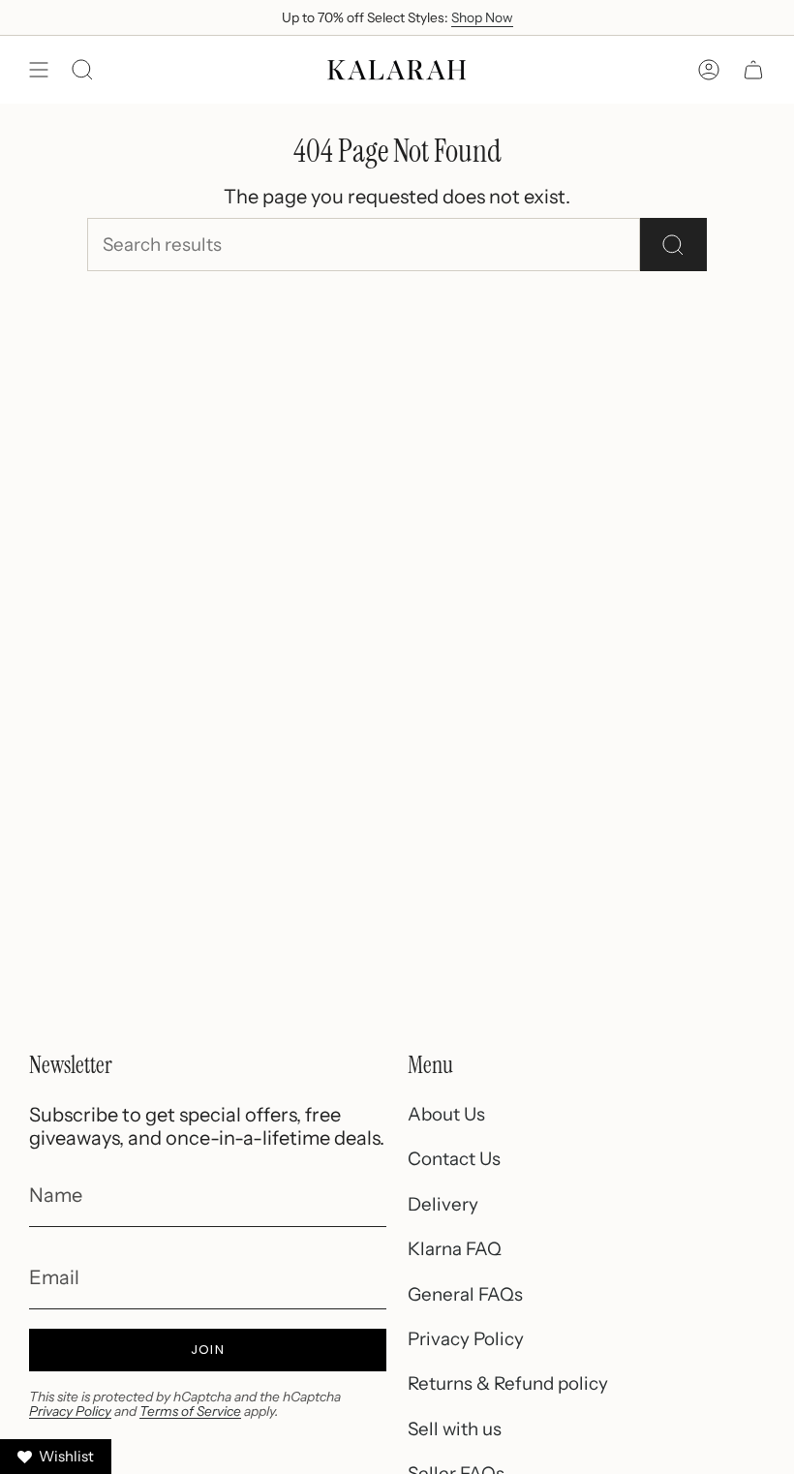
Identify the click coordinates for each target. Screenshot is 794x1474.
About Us (446, 1114)
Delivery (443, 1204)
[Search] (673, 244)
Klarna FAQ (455, 1249)
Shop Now (482, 17)
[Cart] (753, 69)
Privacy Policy (70, 1411)
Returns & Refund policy (508, 1383)
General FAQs (465, 1294)
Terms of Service (190, 1411)
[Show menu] (38, 69)
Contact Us (454, 1159)
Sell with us (455, 1429)
